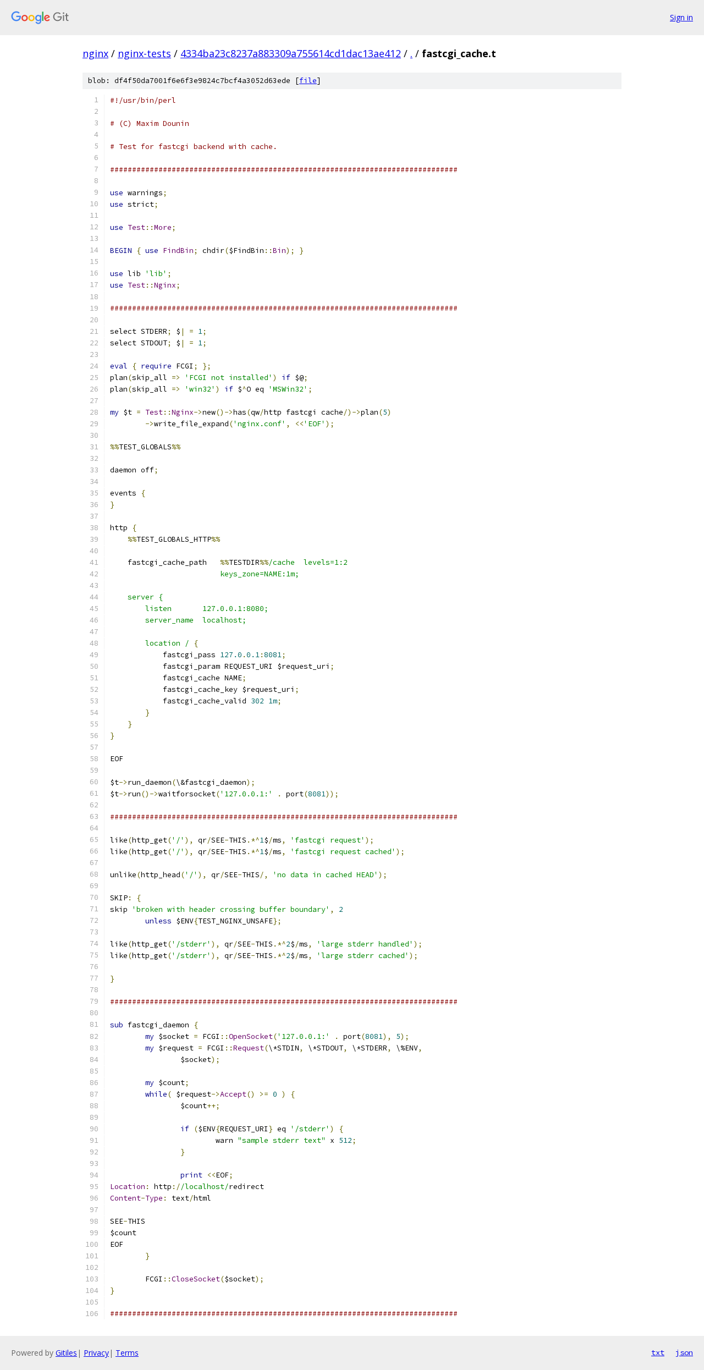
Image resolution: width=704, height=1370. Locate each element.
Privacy (96, 1352)
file (308, 80)
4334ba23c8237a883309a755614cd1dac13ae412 (290, 53)
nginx (95, 53)
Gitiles (66, 1352)
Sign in (681, 17)
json (684, 1352)
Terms (127, 1352)
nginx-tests (144, 53)
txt (657, 1352)
